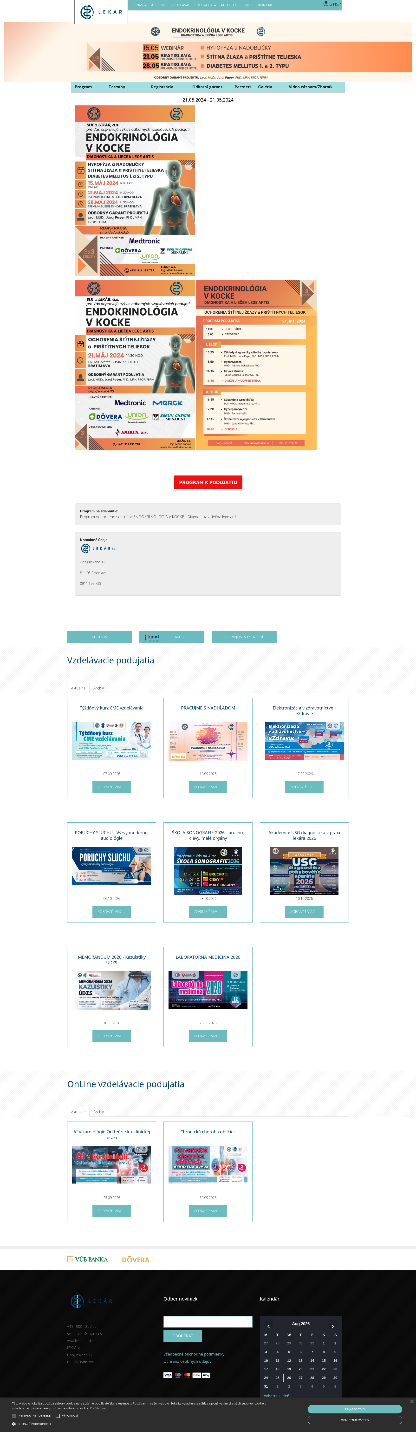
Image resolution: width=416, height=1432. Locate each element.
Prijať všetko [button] (355, 1409)
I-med (247, 5)
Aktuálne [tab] (78, 688)
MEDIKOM (100, 636)
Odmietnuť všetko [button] (355, 1420)
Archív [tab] (98, 688)
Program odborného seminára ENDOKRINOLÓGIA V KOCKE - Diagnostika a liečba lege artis (159, 516)
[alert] (208, 1415)
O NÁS (138, 5)
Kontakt (266, 5)
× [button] (412, 1402)
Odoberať (183, 1336)
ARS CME (158, 5)
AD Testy (229, 5)
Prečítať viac (98, 1408)
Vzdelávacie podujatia (192, 5)
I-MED (179, 636)
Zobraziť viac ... (112, 787)
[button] (139, 1423)
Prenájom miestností (244, 636)
